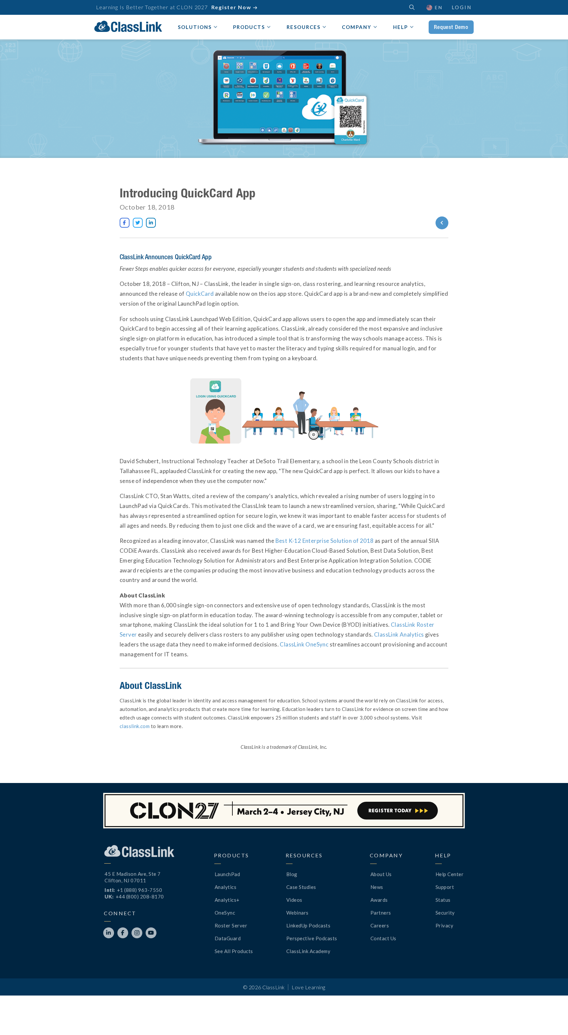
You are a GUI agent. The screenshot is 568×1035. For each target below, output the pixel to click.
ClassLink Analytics (399, 634)
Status (443, 900)
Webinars (297, 913)
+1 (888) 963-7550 (139, 890)
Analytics (226, 887)
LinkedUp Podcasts (308, 925)
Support (445, 887)
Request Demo (451, 27)
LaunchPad (227, 874)
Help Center (450, 874)
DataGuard (228, 938)
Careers (379, 925)
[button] (551, 1018)
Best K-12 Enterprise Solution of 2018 (324, 540)
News (376, 887)
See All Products (234, 951)
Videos (294, 900)
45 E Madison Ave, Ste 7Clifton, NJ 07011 (133, 877)
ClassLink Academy (308, 951)
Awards (379, 900)
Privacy (445, 925)
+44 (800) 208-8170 (140, 896)
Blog (291, 874)
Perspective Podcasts (311, 938)
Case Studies (301, 887)
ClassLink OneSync (304, 644)
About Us (381, 874)
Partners (380, 913)
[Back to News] (418, 222)
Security (445, 913)
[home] (128, 26)
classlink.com (135, 726)
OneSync (225, 913)
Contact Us (383, 938)
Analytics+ (227, 900)
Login (462, 7)
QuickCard (200, 293)
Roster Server (231, 925)
